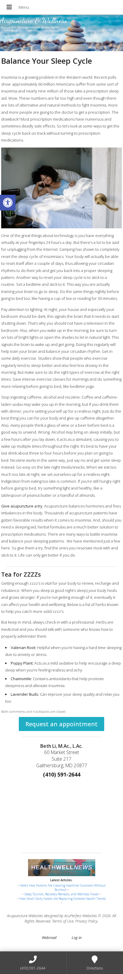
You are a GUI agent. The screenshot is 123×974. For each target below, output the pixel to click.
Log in (77, 937)
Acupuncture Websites (25, 915)
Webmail (49, 937)
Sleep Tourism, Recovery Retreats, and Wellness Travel (61, 894)
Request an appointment (61, 724)
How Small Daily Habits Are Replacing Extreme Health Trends (62, 898)
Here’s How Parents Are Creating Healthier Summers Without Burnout (63, 887)
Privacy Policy (86, 921)
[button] (8, 202)
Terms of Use (62, 921)
